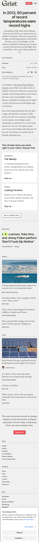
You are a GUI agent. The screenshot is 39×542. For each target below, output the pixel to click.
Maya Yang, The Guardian (10, 292)
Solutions (5, 451)
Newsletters (5, 496)
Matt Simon (5, 327)
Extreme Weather (7, 456)
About (4, 471)
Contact (4, 476)
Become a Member (8, 502)
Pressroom (5, 484)
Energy (17, 246)
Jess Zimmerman (7, 58)
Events (4, 499)
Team (3, 474)
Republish (5, 507)
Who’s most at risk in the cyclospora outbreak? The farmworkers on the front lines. (19, 397)
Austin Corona (10, 367)
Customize (18, 538)
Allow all (19, 532)
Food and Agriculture (8, 459)
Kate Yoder (5, 304)
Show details (29, 527)
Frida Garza (5, 403)
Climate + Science (31, 67)
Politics (4, 448)
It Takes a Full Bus (10, 385)
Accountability (6, 454)
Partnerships (6, 482)
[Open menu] (35, 3)
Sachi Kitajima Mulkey (9, 315)
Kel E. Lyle (5, 389)
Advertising (5, 504)
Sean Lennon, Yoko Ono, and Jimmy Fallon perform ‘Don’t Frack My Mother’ (19, 237)
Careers (4, 479)
